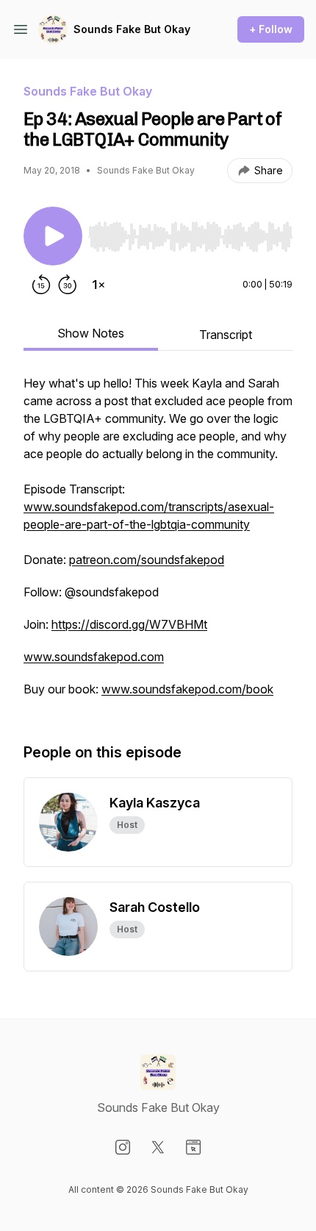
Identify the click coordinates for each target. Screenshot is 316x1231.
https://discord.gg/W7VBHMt (129, 624)
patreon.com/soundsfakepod (146, 559)
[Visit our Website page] (193, 1147)
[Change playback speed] (98, 284)
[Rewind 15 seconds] (41, 284)
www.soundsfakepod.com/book (187, 689)
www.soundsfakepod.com (94, 656)
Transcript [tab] (225, 334)
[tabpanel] (158, 543)
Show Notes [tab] (90, 333)
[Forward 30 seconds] (67, 284)
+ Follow (270, 29)
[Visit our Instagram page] (122, 1147)
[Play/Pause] (53, 236)
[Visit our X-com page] (158, 1147)
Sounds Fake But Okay (131, 29)
